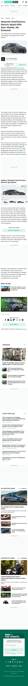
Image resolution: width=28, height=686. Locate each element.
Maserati (8, 18)
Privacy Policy (17, 653)
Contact (20, 666)
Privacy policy (7, 671)
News (2, 5)
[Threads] (22, 662)
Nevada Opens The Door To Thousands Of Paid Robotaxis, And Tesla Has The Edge (13, 445)
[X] (8, 662)
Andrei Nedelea (12, 58)
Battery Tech (9, 421)
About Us (8, 666)
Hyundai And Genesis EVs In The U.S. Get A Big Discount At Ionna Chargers (14, 452)
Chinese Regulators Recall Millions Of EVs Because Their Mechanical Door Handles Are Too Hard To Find (13, 433)
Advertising (14, 666)
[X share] (8, 320)
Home (2, 18)
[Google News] (13, 662)
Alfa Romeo (18, 148)
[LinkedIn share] (11, 320)
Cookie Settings (20, 671)
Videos (20, 5)
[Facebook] (6, 662)
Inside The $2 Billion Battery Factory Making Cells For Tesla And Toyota (12, 439)
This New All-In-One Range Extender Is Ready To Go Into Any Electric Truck (12, 425)
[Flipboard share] (14, 320)
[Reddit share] (17, 320)
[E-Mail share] (22, 320)
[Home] (11, 2)
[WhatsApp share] (20, 320)
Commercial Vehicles (11, 428)
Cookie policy (14, 671)
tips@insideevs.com (21, 329)
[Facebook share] (5, 320)
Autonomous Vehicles (11, 448)
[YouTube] (15, 662)
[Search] (23, 2)
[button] (2, 201)
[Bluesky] (19, 662)
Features (12, 5)
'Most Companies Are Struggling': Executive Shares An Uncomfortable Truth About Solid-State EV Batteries (13, 419)
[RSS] (17, 662)
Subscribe (14, 649)
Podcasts (25, 5)
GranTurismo (20, 68)
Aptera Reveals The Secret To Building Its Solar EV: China (13, 458)
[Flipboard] (10, 662)
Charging (9, 454)
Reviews (7, 5)
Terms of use (14, 673)
